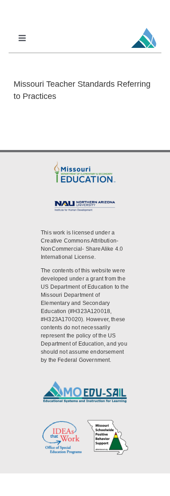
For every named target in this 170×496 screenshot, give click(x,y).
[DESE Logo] (84, 163)
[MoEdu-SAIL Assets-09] (84, 202)
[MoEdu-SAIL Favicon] (143, 27)
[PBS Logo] (108, 422)
